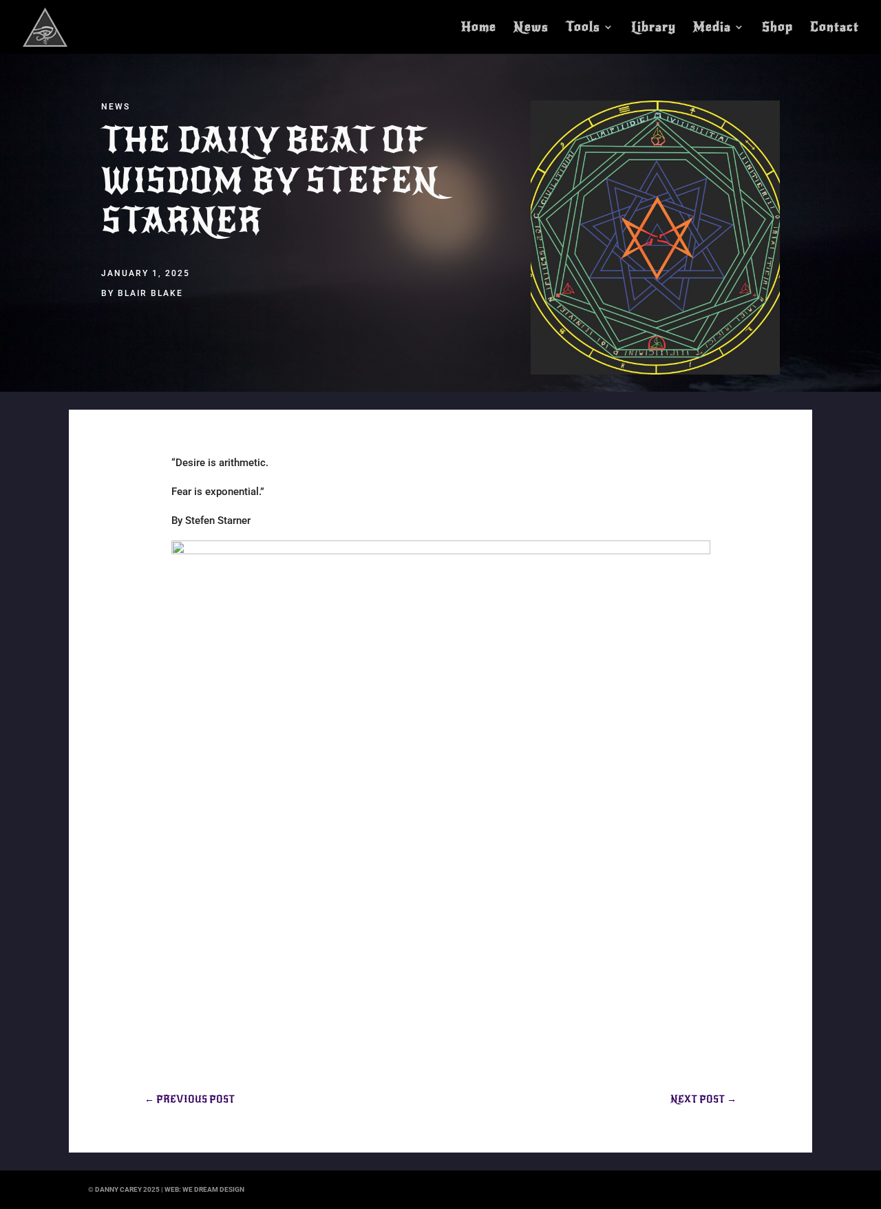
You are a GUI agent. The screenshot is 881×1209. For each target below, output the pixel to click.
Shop (777, 28)
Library (653, 28)
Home (478, 28)
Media (712, 28)
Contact (834, 28)
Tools (583, 28)
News (531, 28)
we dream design (213, 1189)
